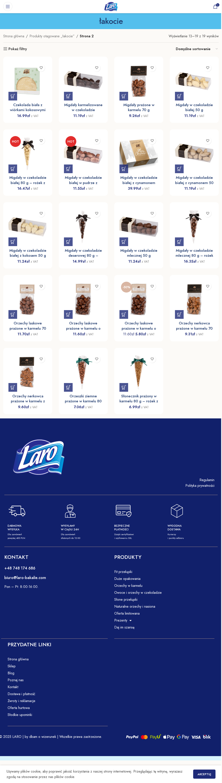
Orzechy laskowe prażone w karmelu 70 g (28, 328)
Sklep (12, 666)
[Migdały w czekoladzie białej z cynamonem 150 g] (138, 154)
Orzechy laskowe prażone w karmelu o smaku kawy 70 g (83, 328)
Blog (11, 673)
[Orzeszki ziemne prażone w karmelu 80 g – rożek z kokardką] (83, 372)
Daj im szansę (124, 627)
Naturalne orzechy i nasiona (134, 606)
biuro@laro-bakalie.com (25, 578)
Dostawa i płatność (21, 693)
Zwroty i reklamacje (21, 700)
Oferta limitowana (127, 613)
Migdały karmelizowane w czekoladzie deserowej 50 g (83, 110)
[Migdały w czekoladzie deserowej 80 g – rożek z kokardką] (83, 226)
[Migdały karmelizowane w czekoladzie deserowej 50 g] (83, 81)
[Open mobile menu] (8, 6)
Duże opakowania (127, 578)
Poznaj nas (16, 680)
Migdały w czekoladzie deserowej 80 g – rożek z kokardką (83, 255)
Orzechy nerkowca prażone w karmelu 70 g (194, 328)
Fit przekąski (123, 571)
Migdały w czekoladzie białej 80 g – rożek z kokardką (27, 182)
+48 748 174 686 (19, 568)
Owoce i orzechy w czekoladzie (138, 592)
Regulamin (206, 479)
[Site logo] (111, 6)
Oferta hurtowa (19, 707)
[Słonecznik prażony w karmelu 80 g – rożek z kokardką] (138, 372)
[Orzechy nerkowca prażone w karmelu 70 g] (194, 299)
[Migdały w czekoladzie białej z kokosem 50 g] (27, 226)
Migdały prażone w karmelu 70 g (138, 107)
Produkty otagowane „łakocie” (52, 36)
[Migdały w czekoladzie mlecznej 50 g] (138, 226)
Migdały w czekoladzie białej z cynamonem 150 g (138, 182)
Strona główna (13, 36)
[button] (12, 96)
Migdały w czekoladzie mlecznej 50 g (138, 253)
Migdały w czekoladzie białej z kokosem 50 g (27, 253)
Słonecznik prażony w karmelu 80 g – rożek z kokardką (138, 401)
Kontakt (13, 686)
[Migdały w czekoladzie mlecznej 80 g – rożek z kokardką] (194, 226)
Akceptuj (204, 774)
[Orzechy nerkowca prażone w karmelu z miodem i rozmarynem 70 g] (27, 372)
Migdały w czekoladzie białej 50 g (194, 107)
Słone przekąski (125, 599)
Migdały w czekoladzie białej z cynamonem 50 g (194, 182)
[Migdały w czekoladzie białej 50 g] (194, 81)
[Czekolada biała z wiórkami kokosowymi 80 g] (27, 81)
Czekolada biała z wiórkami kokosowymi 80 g (28, 110)
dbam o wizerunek (42, 736)
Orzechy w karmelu (128, 585)
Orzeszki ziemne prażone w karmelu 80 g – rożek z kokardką (83, 401)
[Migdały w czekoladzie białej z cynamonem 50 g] (194, 154)
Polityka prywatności (199, 485)
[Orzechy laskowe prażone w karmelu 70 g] (27, 299)
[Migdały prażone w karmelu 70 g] (138, 81)
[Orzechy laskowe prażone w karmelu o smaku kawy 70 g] (83, 299)
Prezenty (120, 620)
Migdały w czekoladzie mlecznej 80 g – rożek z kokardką (194, 255)
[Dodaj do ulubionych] (41, 68)
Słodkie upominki (20, 714)
